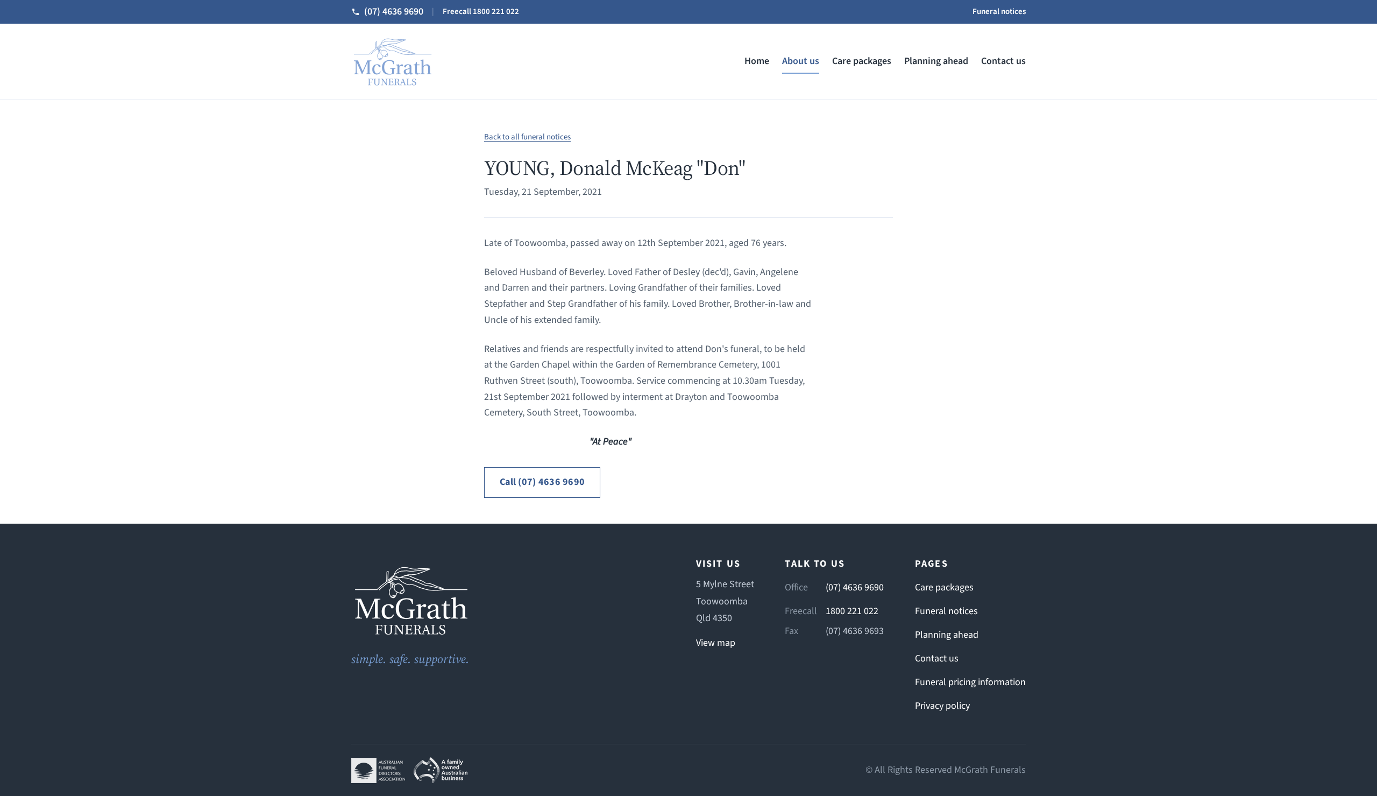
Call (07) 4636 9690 (542, 482)
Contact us (1003, 61)
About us (800, 61)
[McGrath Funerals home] (508, 600)
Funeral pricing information (970, 682)
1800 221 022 (852, 611)
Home (756, 61)
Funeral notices (999, 11)
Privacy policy (942, 706)
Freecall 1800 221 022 (481, 11)
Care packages (861, 61)
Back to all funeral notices (527, 137)
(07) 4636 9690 (855, 587)
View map (715, 643)
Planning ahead (936, 61)
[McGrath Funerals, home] (392, 61)
